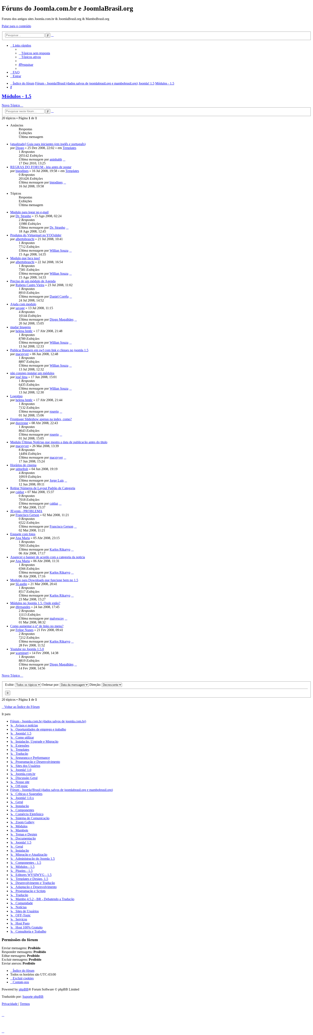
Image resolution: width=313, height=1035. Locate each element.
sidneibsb (22, 469)
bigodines (22, 171)
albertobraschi (25, 239)
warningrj (22, 653)
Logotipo (16, 396)
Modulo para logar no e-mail (29, 212)
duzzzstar (22, 423)
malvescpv (57, 618)
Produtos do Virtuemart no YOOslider (35, 235)
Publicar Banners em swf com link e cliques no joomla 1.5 (49, 350)
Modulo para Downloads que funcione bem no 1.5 (44, 580)
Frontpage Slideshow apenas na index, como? (41, 419)
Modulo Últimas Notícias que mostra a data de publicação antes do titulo (58, 442)
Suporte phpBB (32, 996)
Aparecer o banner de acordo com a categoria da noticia (47, 557)
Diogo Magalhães (61, 319)
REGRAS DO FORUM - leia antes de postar (40, 167)
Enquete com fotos (22, 534)
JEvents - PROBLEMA (26, 511)
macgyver (22, 354)
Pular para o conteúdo (16, 26)
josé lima (21, 377)
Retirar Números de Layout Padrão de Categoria (42, 488)
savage (20, 308)
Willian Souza (59, 250)
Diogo (20, 148)
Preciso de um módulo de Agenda (33, 281)
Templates (69, 148)
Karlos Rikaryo (60, 549)
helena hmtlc (24, 331)
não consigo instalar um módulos (32, 373)
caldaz (20, 492)
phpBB (24, 989)
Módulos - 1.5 (16, 96)
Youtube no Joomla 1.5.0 (27, 649)
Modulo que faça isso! (25, 258)
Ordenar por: (51, 684)
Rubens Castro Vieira (30, 285)
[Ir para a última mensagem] (64, 159)
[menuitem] (34, 53)
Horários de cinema (23, 465)
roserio (54, 411)
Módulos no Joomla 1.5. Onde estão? (35, 603)
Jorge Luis (57, 480)
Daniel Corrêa (59, 296)
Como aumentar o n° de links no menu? (36, 626)
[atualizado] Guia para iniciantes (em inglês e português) (48, 144)
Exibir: (10, 684)
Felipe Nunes (24, 630)
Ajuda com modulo (23, 304)
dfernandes (23, 607)
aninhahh (56, 159)
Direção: (95, 684)
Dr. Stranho (23, 216)
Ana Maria (22, 538)
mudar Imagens (20, 327)
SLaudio (21, 584)
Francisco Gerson (27, 515)
